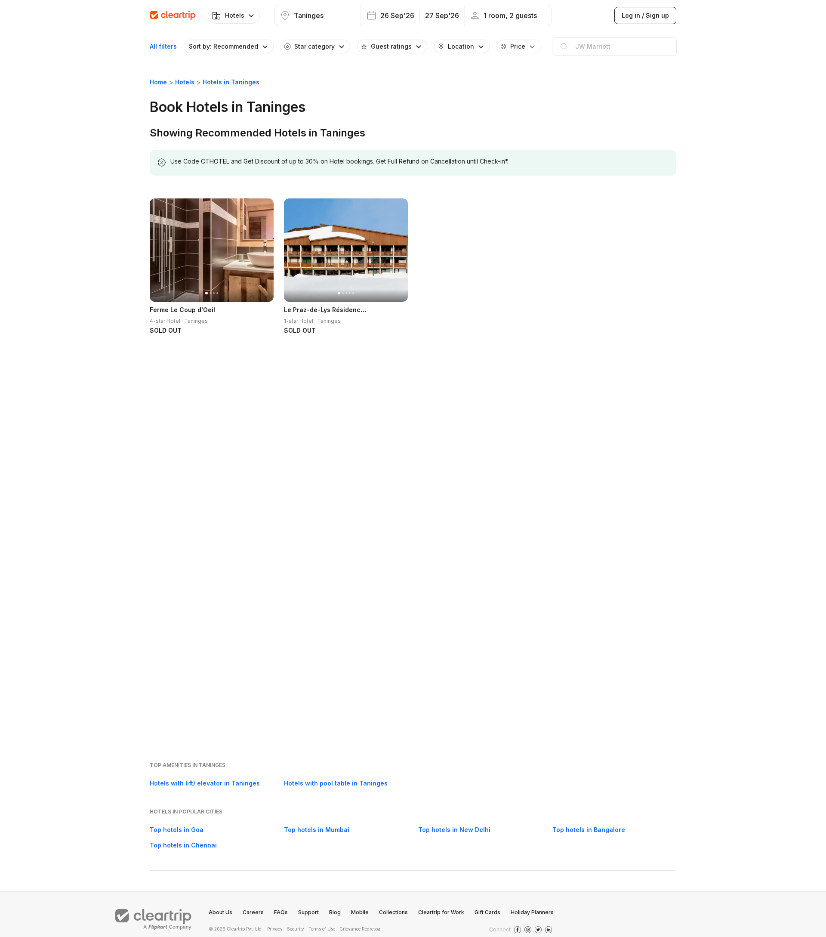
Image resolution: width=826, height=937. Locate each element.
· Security (294, 928)
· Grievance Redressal (359, 928)
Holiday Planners (532, 912)
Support (308, 912)
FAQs (281, 912)
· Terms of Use (320, 928)
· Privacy (274, 928)
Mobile (360, 912)
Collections (393, 912)
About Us (220, 912)
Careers (253, 912)
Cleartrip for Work (441, 912)
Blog (335, 912)
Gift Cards (487, 912)
